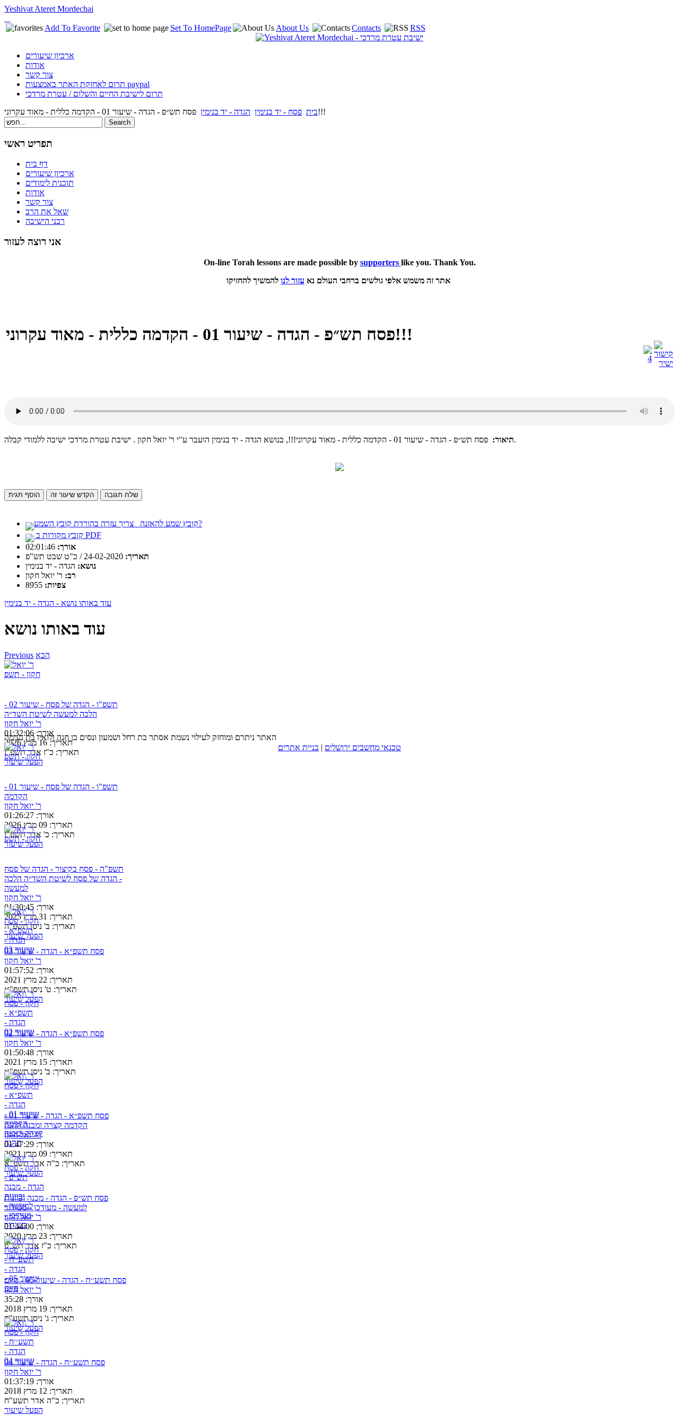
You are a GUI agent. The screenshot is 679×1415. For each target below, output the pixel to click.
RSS (417, 27)
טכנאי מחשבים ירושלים (363, 747)
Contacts (366, 27)
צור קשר (39, 74)
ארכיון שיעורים (49, 55)
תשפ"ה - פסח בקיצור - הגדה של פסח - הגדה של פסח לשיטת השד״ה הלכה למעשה (64, 878)
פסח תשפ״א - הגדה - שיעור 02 (54, 1033)
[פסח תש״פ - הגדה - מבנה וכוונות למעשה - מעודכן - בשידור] (24, 1173)
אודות (35, 65)
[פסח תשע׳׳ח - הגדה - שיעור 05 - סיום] (24, 1255)
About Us (292, 27)
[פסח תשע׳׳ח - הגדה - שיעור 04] (24, 1338)
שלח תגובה (121, 495)
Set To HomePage (200, 27)
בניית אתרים (298, 747)
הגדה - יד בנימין (225, 111)
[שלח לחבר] (647, 358)
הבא (43, 654)
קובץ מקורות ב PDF (67, 535)
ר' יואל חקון (22, 723)
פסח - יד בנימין (278, 111)
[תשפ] (24, 680)
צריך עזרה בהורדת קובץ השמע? (118, 523)
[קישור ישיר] (663, 363)
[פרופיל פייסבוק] (5, 18)
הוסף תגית (24, 495)
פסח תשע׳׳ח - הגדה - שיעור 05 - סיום (65, 1279)
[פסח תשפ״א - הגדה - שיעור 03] (24, 927)
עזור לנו (292, 280)
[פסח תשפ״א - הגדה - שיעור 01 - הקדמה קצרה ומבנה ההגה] (24, 1091)
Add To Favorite (72, 27)
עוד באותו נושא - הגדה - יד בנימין (57, 602)
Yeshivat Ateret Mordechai (48, 8)
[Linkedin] (9, 18)
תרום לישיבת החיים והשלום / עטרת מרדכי (94, 93)
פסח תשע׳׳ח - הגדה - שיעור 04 (54, 1362)
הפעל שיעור (23, 761)
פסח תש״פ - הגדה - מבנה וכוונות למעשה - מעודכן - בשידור (56, 1202)
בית (312, 111)
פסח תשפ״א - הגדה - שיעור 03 (54, 951)
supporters (380, 262)
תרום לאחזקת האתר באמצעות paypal (87, 84)
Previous (18, 654)
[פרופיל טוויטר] (7, 18)
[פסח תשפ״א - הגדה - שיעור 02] (24, 1009)
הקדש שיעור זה (72, 495)
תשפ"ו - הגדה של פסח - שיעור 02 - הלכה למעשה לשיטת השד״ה (61, 709)
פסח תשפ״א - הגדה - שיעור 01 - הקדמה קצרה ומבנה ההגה (56, 1120)
